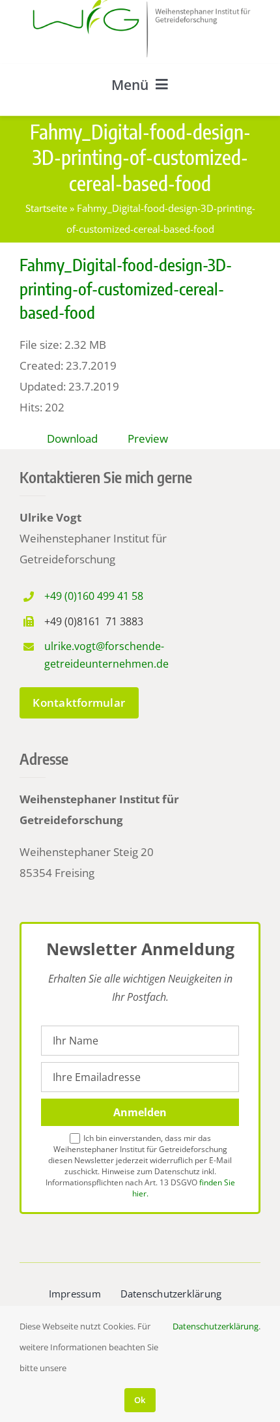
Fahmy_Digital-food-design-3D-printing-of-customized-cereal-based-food (126, 288)
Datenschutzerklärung (216, 1326)
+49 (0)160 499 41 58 (93, 596)
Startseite (46, 208)
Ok (139, 1400)
